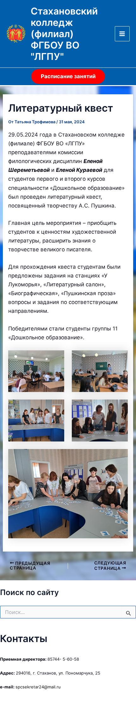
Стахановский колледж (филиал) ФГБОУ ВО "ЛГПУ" (64, 33)
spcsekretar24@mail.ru (38, 686)
